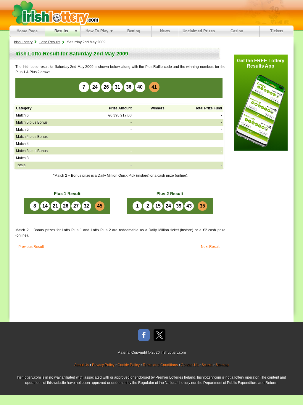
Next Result (210, 247)
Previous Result (31, 247)
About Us (81, 365)
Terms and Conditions (160, 365)
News (165, 31)
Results (61, 31)
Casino (238, 31)
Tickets (276, 31)
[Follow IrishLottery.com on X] (159, 335)
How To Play (97, 31)
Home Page (27, 31)
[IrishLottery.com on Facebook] (143, 335)
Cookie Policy (128, 365)
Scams (207, 365)
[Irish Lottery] (54, 12)
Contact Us (190, 365)
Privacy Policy (103, 365)
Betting (133, 31)
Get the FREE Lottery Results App (260, 63)
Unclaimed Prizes (199, 31)
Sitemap (222, 365)
